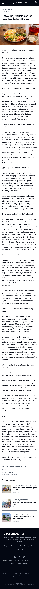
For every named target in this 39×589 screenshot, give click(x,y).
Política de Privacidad (20, 573)
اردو (22, 560)
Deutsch (13, 563)
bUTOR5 (7, 584)
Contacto (5, 573)
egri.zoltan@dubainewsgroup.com (10, 474)
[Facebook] (15, 557)
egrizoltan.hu (31, 584)
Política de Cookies (31, 573)
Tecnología (27, 546)
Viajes (33, 546)
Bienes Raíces (19, 549)
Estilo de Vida (15, 546)
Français (34, 560)
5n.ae (14, 584)
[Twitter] (24, 557)
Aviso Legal (11, 573)
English (10, 560)
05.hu (11, 584)
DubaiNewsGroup (15, 534)
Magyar (19, 563)
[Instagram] (19, 557)
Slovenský (25, 563)
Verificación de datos (23, 576)
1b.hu (25, 584)
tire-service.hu (20, 584)
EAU (21, 546)
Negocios (7, 546)
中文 (15, 560)
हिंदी (19, 560)
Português (27, 560)
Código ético (14, 576)
